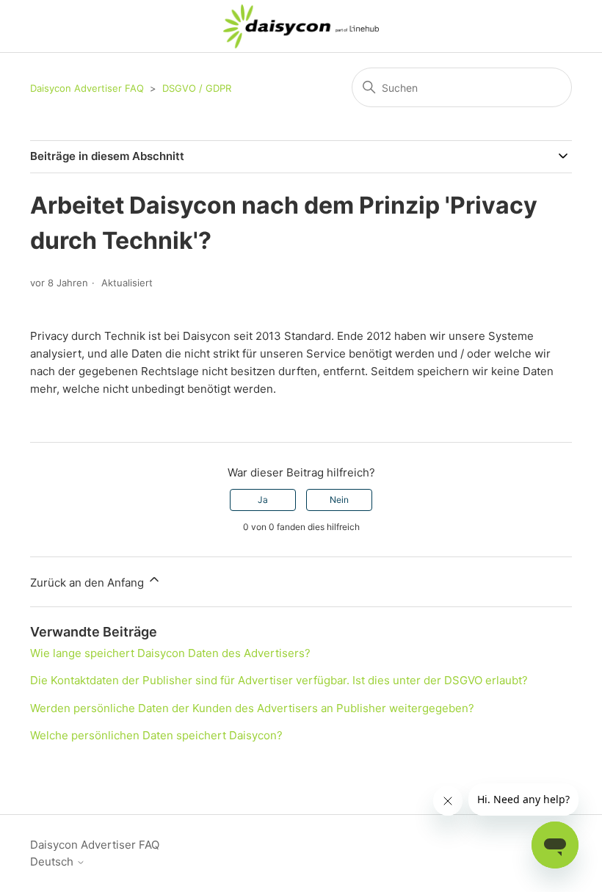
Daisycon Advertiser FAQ (87, 88)
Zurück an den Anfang (88, 583)
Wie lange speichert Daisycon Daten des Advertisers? (170, 653)
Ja (263, 499)
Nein (339, 499)
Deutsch (53, 861)
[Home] (301, 26)
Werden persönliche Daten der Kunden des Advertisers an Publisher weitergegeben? (252, 708)
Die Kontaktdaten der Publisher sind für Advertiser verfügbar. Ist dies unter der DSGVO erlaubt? (279, 680)
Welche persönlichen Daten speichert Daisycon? (156, 735)
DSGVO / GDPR (196, 88)
